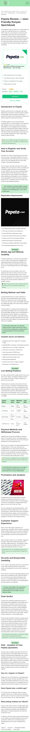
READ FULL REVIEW (15, 100)
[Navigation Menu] (27, 3)
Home (2, 11)
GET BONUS (15, 249)
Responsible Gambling (20, 727)
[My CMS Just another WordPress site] (5, 3)
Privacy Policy (16, 729)
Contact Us (10, 727)
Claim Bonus (15, 96)
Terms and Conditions (6, 729)
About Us (3, 727)
